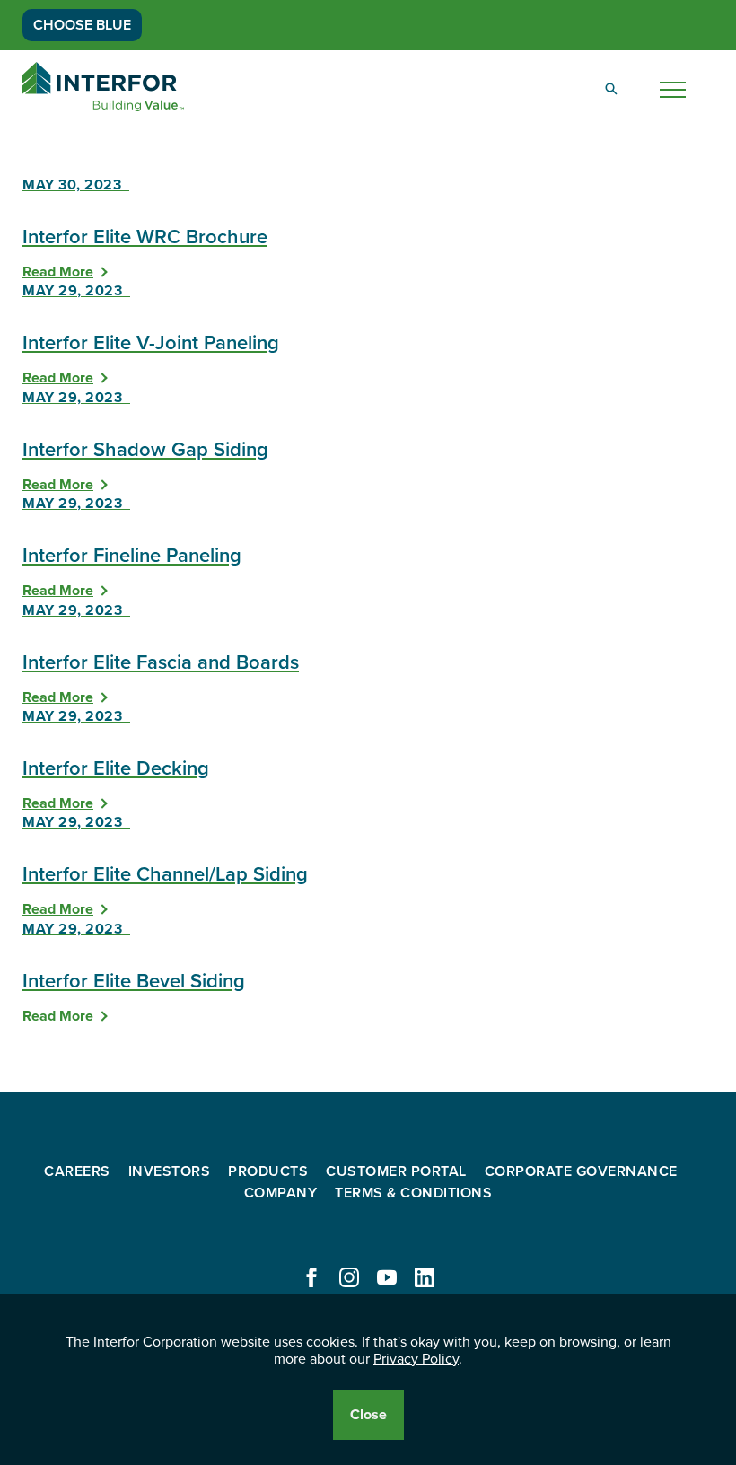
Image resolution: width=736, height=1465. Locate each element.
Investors (169, 1171)
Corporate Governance (581, 1171)
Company (281, 1193)
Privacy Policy (416, 1359)
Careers (77, 1171)
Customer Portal (396, 1171)
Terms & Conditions (413, 1193)
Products (268, 1171)
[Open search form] (611, 89)
